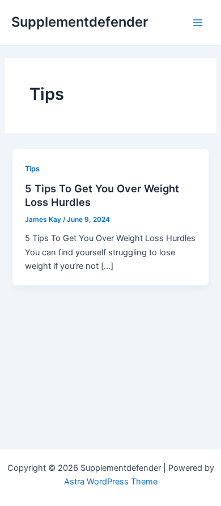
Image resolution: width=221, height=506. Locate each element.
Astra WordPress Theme (111, 482)
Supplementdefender (79, 22)
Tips (32, 169)
